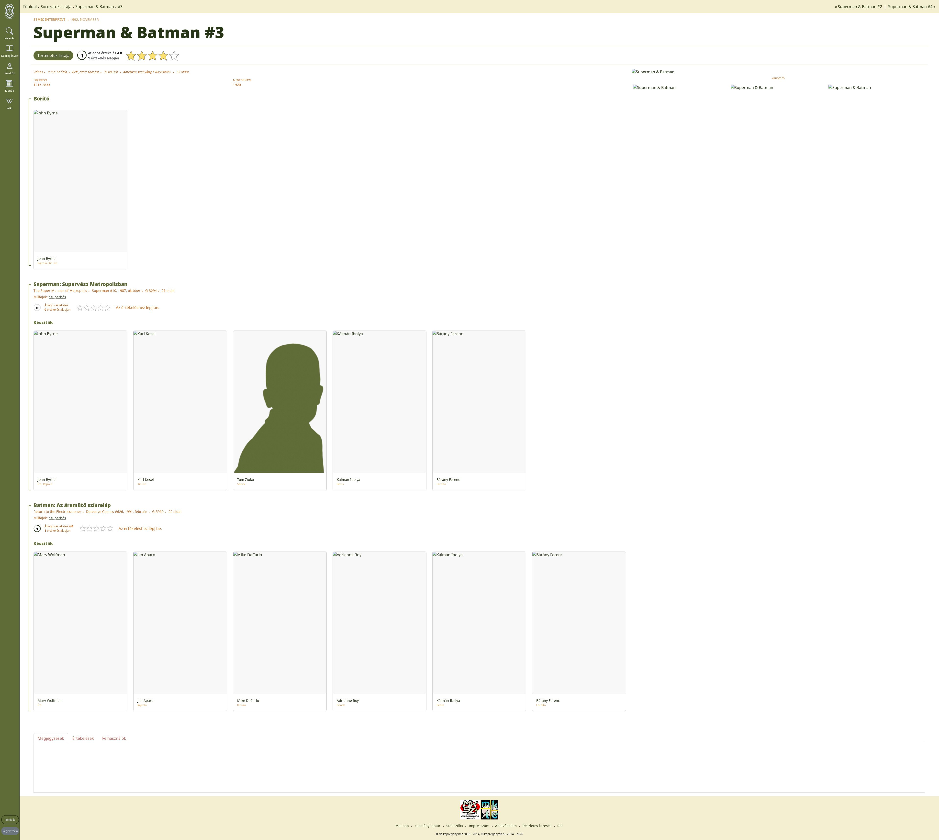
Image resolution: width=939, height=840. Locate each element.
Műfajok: (41, 297)
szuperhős (57, 297)
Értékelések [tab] (83, 738)
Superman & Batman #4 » (911, 6)
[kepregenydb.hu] (9, 11)
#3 (120, 6)
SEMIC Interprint (49, 19)
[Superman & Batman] (778, 71)
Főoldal (30, 6)
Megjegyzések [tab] (51, 738)
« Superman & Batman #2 (859, 6)
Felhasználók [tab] (114, 738)
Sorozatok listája (56, 6)
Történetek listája (53, 55)
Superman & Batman (94, 6)
